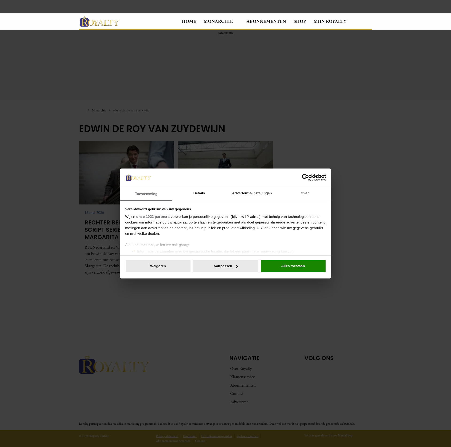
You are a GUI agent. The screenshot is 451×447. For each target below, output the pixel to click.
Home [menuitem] (189, 21)
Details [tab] (199, 193)
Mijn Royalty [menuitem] (330, 21)
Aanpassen (223, 266)
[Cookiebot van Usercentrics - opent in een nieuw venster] (305, 177)
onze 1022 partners (153, 217)
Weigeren (158, 266)
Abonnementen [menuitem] (266, 21)
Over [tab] (305, 193)
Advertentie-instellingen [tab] (252, 193)
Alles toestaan (293, 266)
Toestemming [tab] (146, 194)
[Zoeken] (368, 21)
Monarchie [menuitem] (218, 21)
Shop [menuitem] (300, 21)
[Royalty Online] (126, 21)
